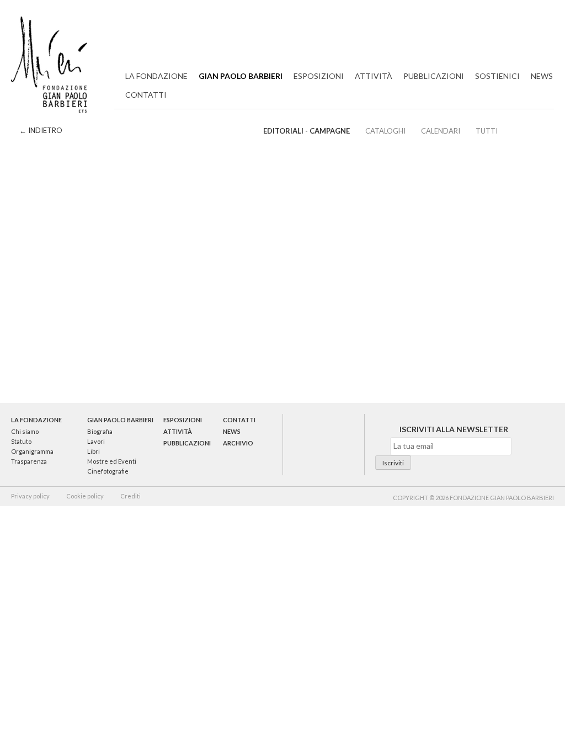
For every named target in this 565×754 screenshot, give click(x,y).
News (542, 76)
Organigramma (32, 451)
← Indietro (40, 130)
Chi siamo (25, 431)
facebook (323, 444)
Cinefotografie (108, 471)
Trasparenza (29, 461)
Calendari (440, 130)
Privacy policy (30, 496)
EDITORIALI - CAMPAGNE (306, 130)
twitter (303, 444)
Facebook (521, 32)
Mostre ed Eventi (111, 461)
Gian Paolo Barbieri (240, 76)
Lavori (96, 441)
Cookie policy (85, 496)
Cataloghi (385, 130)
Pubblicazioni (433, 76)
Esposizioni (319, 76)
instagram (342, 444)
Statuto (21, 441)
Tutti (487, 130)
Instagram (545, 32)
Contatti (146, 94)
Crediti (130, 496)
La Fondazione (156, 76)
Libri (93, 451)
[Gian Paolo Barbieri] (49, 67)
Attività (373, 76)
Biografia (100, 431)
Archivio (238, 443)
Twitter (496, 32)
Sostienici (497, 76)
